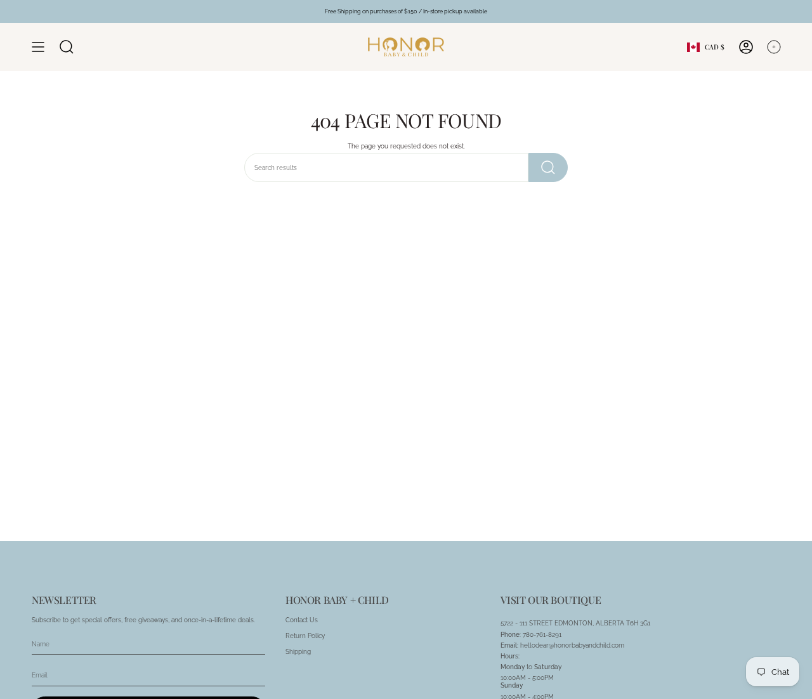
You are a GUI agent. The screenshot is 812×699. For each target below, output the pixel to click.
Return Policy (305, 635)
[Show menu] (38, 47)
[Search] (548, 167)
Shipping (298, 651)
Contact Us (301, 620)
